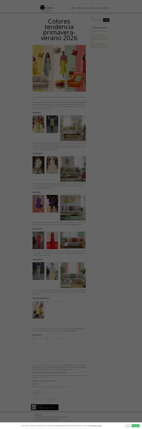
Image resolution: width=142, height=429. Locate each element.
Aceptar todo (135, 425)
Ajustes (128, 425)
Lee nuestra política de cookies (95, 425)
